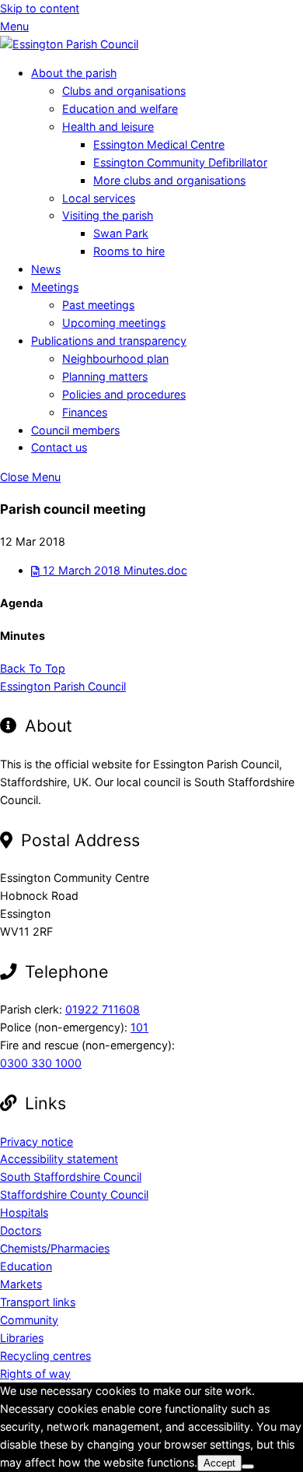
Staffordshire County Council (74, 1194)
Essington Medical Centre (159, 144)
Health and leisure (108, 126)
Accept (219, 1463)
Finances (84, 412)
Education (26, 1266)
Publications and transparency (108, 340)
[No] (248, 1466)
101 (139, 1027)
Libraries (22, 1337)
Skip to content (39, 8)
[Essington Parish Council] (69, 44)
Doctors (20, 1230)
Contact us (59, 447)
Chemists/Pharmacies (55, 1248)
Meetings (54, 286)
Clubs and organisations (124, 90)
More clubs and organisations (169, 180)
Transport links (37, 1302)
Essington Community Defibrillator (180, 162)
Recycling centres (45, 1355)
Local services (98, 198)
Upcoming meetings (113, 322)
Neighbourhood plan (115, 358)
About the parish (74, 72)
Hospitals (24, 1212)
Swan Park (120, 233)
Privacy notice (36, 1141)
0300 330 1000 (41, 1063)
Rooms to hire (129, 251)
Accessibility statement (59, 1158)
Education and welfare (120, 108)
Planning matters (105, 376)
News (46, 269)
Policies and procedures (124, 394)
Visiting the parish (107, 215)
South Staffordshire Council (70, 1176)
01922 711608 (102, 1009)
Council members (75, 430)
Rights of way (35, 1373)
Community (29, 1319)
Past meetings (98, 304)
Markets (21, 1284)
